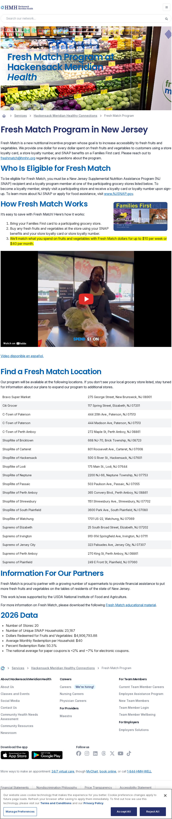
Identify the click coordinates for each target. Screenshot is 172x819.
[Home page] (4, 115)
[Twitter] (112, 753)
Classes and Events (15, 694)
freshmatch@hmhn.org (18, 158)
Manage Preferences (20, 811)
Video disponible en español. (22, 356)
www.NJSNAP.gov (118, 194)
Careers (65, 687)
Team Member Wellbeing (137, 714)
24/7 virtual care (63, 771)
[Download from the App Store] (15, 755)
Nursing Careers (72, 694)
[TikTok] (129, 753)
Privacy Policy (93, 803)
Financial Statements (15, 787)
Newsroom (8, 733)
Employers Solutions (134, 730)
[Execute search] (168, 18)
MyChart (92, 771)
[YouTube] (120, 753)
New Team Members (134, 700)
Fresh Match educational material (131, 605)
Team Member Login (134, 707)
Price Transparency (98, 787)
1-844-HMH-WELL (139, 771)
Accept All (124, 811)
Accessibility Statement (135, 787)
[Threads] (103, 753)
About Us (7, 687)
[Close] (165, 795)
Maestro (66, 716)
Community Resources (17, 726)
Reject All (152, 811)
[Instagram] (87, 753)
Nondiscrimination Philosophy (56, 787)
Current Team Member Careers (141, 687)
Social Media (10, 700)
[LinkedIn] (95, 753)
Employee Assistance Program (141, 694)
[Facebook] (78, 753)
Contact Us (9, 707)
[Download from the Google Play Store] (47, 755)
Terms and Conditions (56, 803)
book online (108, 771)
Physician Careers (73, 700)
